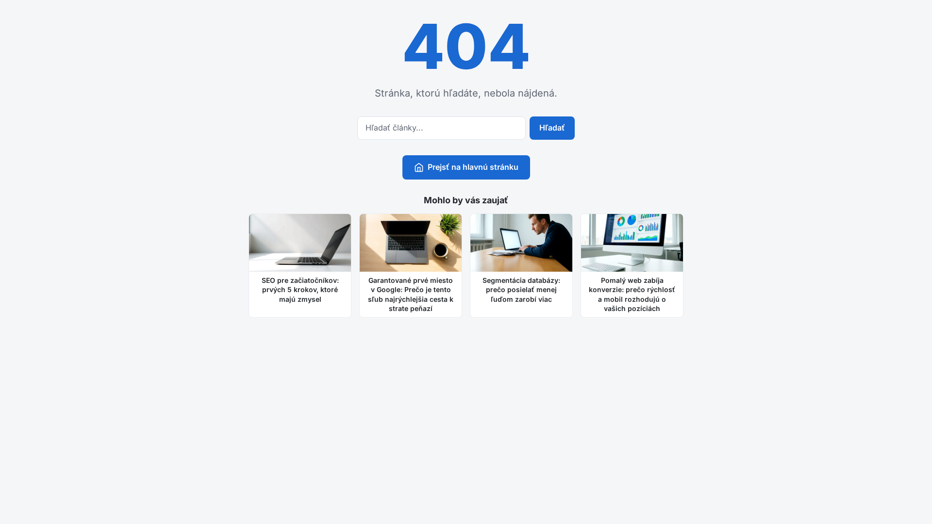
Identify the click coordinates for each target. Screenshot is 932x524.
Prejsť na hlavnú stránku (473, 167)
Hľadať (552, 127)
